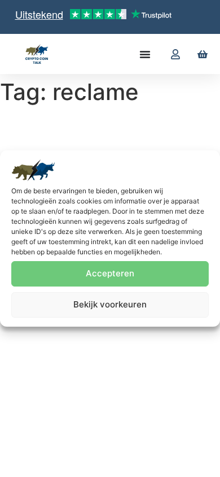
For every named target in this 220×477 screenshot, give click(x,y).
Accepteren (110, 273)
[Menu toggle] (145, 54)
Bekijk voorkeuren (110, 304)
